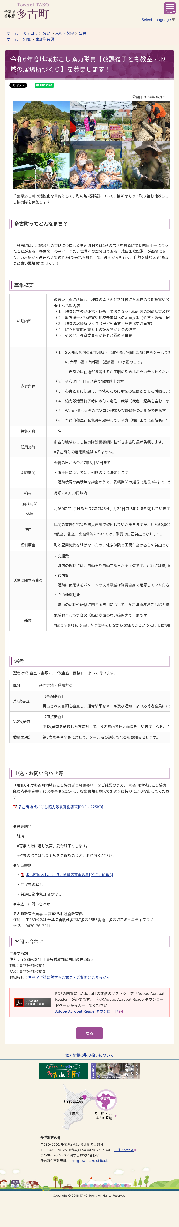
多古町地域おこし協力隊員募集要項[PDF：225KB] (60, 807)
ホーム (12, 33)
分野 (46, 33)
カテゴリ (30, 33)
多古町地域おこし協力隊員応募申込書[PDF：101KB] (69, 874)
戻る (89, 1033)
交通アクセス (124, 1150)
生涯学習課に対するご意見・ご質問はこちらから (69, 977)
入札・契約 (64, 33)
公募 (82, 33)
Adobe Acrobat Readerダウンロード (86, 1011)
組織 (27, 39)
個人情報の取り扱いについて (89, 1055)
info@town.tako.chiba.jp (90, 1161)
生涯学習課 (44, 39)
